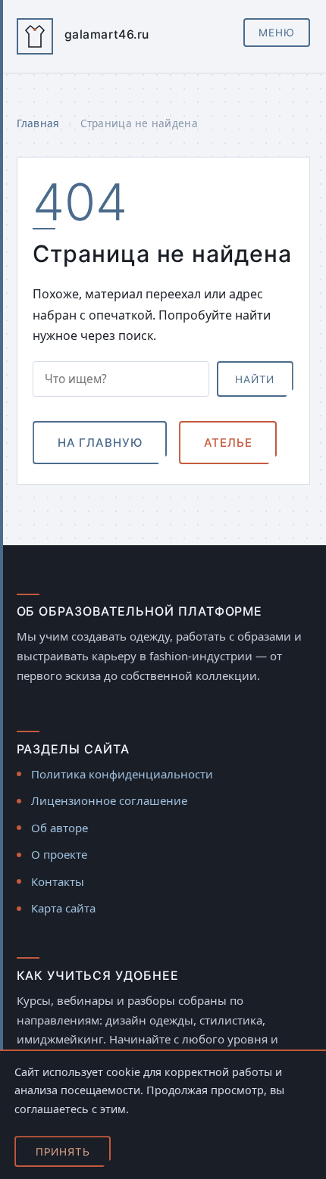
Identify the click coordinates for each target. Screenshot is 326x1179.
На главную (100, 442)
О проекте (59, 854)
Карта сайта (63, 907)
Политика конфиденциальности (122, 773)
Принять (63, 1152)
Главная (38, 123)
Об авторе (59, 827)
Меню (277, 33)
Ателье (228, 442)
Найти (254, 379)
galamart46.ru (106, 34)
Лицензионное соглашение (109, 800)
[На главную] (35, 36)
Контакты (57, 881)
